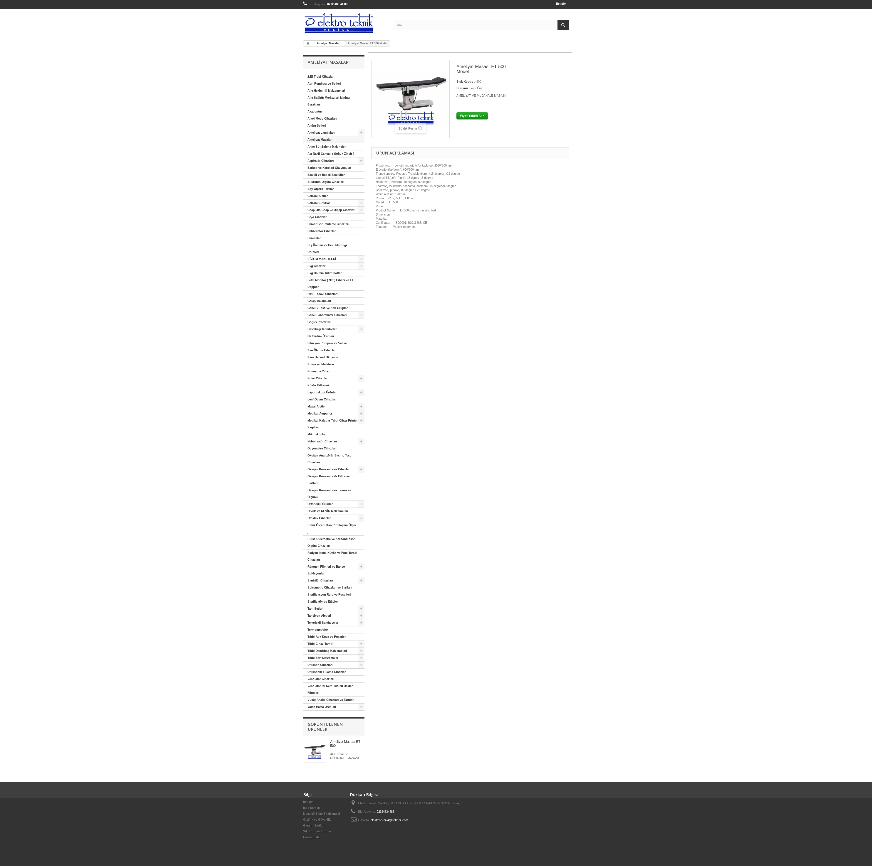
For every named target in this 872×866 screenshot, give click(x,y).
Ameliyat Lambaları (321, 132)
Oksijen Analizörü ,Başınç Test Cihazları (329, 459)
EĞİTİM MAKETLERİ (321, 259)
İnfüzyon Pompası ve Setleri (327, 343)
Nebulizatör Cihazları (322, 441)
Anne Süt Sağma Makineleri (327, 146)
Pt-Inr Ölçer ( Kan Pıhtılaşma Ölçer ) (331, 528)
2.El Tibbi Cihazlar (320, 76)
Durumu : (463, 88)
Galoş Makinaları (319, 301)
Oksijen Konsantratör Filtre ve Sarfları (328, 480)
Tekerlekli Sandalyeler (322, 622)
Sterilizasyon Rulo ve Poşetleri (329, 594)
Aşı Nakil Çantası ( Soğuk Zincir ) (330, 153)
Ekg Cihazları (316, 266)
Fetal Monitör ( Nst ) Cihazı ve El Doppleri (330, 283)
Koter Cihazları (317, 378)
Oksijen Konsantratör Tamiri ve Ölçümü (329, 493)
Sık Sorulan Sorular (317, 831)
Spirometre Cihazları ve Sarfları (329, 587)
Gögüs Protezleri (319, 322)
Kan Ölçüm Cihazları (322, 350)
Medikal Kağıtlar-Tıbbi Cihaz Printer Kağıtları (332, 424)
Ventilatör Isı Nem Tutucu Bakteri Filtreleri (330, 689)
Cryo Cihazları (317, 217)
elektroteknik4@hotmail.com (389, 820)
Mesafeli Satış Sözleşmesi (321, 813)
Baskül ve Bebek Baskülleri (326, 175)
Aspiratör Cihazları (320, 160)
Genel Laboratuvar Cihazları (327, 315)
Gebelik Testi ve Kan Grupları (328, 308)
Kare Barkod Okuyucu (322, 357)
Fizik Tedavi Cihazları (322, 294)
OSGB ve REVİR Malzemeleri (327, 511)
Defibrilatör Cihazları (322, 231)
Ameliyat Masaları (319, 139)
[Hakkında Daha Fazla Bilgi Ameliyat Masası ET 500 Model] (314, 751)
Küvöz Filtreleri (318, 385)
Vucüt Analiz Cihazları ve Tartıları (330, 700)
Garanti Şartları (314, 825)
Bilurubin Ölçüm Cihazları (325, 182)
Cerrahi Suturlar (318, 203)
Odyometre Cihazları (321, 448)
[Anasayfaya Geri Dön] (308, 43)
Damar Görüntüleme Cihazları (328, 224)
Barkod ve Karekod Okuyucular (329, 167)
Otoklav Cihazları (319, 518)
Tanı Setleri (315, 608)
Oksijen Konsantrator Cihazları (329, 469)
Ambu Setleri (316, 125)
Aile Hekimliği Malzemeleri (326, 90)
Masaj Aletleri (317, 406)
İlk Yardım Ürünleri (320, 336)
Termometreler (317, 629)
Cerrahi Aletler (317, 196)
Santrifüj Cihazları (320, 580)
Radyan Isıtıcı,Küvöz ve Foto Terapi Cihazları (332, 556)
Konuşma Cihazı (319, 371)
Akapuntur (314, 111)
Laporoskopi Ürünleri (322, 392)
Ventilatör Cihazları (320, 679)
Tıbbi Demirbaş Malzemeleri (327, 651)
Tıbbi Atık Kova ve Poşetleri (327, 636)
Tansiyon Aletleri (319, 615)
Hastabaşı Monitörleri (322, 329)
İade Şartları (311, 808)
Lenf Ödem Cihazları (321, 399)
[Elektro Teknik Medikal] (345, 23)
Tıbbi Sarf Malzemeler (322, 658)
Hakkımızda (311, 837)
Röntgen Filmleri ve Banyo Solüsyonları (326, 570)
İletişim (561, 3)
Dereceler (314, 238)
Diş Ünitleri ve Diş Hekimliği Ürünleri (327, 248)
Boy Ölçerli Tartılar (320, 189)
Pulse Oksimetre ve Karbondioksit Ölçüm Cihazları (331, 542)
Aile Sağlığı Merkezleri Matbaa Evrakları (328, 101)
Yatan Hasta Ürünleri (321, 707)
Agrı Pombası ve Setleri (324, 83)
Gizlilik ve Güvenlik (317, 819)
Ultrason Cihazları (320, 665)
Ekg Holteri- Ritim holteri (324, 273)
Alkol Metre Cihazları (322, 118)
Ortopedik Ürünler (320, 504)
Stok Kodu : (464, 81)
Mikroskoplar (316, 434)
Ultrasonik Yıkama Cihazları (327, 672)
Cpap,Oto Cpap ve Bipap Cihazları (331, 210)
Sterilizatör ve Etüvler (322, 601)
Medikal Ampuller (319, 413)
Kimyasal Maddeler (320, 364)
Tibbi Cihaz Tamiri (320, 643)
